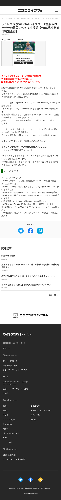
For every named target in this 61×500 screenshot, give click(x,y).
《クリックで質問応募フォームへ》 (17, 150)
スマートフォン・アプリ (40, 411)
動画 (5, 406)
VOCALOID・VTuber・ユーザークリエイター (15, 383)
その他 (10, 18)
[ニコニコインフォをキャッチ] (40, 479)
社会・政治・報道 (10, 366)
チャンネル (7, 424)
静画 (5, 411)
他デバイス (35, 415)
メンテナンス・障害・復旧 (14, 459)
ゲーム (5, 377)
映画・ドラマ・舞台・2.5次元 (15, 389)
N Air (5, 438)
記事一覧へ (53, 295)
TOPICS (6, 348)
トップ (3, 18)
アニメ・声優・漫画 (11, 361)
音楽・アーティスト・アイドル (15, 371)
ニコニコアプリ (9, 420)
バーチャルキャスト (11, 433)
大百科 (5, 429)
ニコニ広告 (35, 406)
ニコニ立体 (7, 442)
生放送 (5, 415)
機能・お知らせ (9, 455)
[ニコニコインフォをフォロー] (20, 479)
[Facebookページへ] (30, 479)
